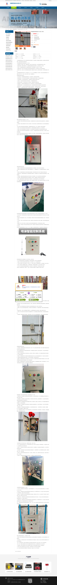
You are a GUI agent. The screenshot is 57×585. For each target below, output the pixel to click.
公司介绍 (25, 7)
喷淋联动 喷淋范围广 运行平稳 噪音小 (9, 55)
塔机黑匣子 (7, 37)
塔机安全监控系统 (8, 40)
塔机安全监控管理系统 (9, 42)
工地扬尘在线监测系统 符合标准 (28, 571)
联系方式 (43, 7)
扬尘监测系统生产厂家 (19, 571)
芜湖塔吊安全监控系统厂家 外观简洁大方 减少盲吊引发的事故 (9, 60)
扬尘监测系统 (8, 35)
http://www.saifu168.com (18, 551)
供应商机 (14, 7)
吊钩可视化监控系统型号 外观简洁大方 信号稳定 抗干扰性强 (9, 63)
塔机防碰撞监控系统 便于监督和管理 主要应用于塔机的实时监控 (9, 58)
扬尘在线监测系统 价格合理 (37, 571)
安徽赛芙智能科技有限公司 (21, 579)
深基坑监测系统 (8, 45)
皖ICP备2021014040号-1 (15, 579)
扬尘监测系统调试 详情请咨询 (9, 571)
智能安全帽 (7, 47)
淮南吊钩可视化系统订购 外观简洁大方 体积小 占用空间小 (9, 68)
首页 (8, 29)
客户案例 (37, 7)
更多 (12, 53)
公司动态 (31, 7)
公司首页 (8, 7)
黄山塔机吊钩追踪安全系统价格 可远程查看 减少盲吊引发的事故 (9, 66)
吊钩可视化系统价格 (46, 571)
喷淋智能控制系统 (14, 29)
